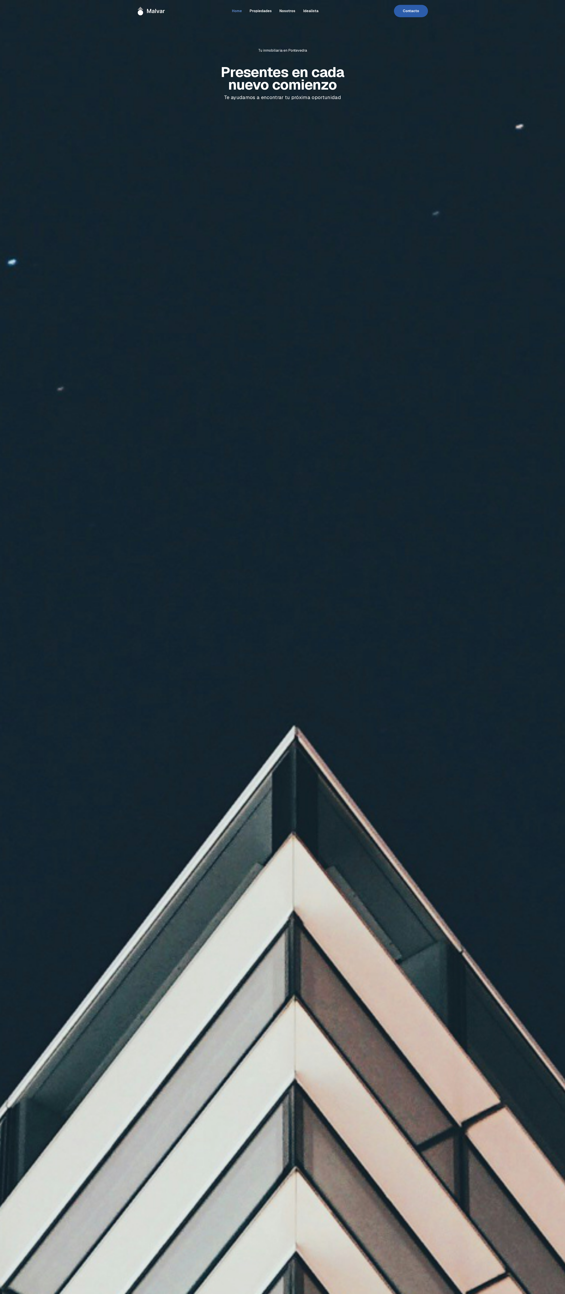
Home (237, 11)
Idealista (310, 11)
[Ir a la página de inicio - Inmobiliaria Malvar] (152, 11)
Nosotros (287, 11)
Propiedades (261, 11)
